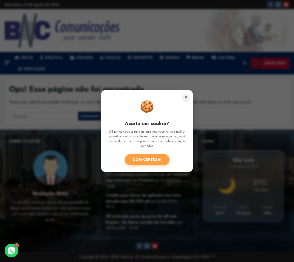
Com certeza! (147, 159)
